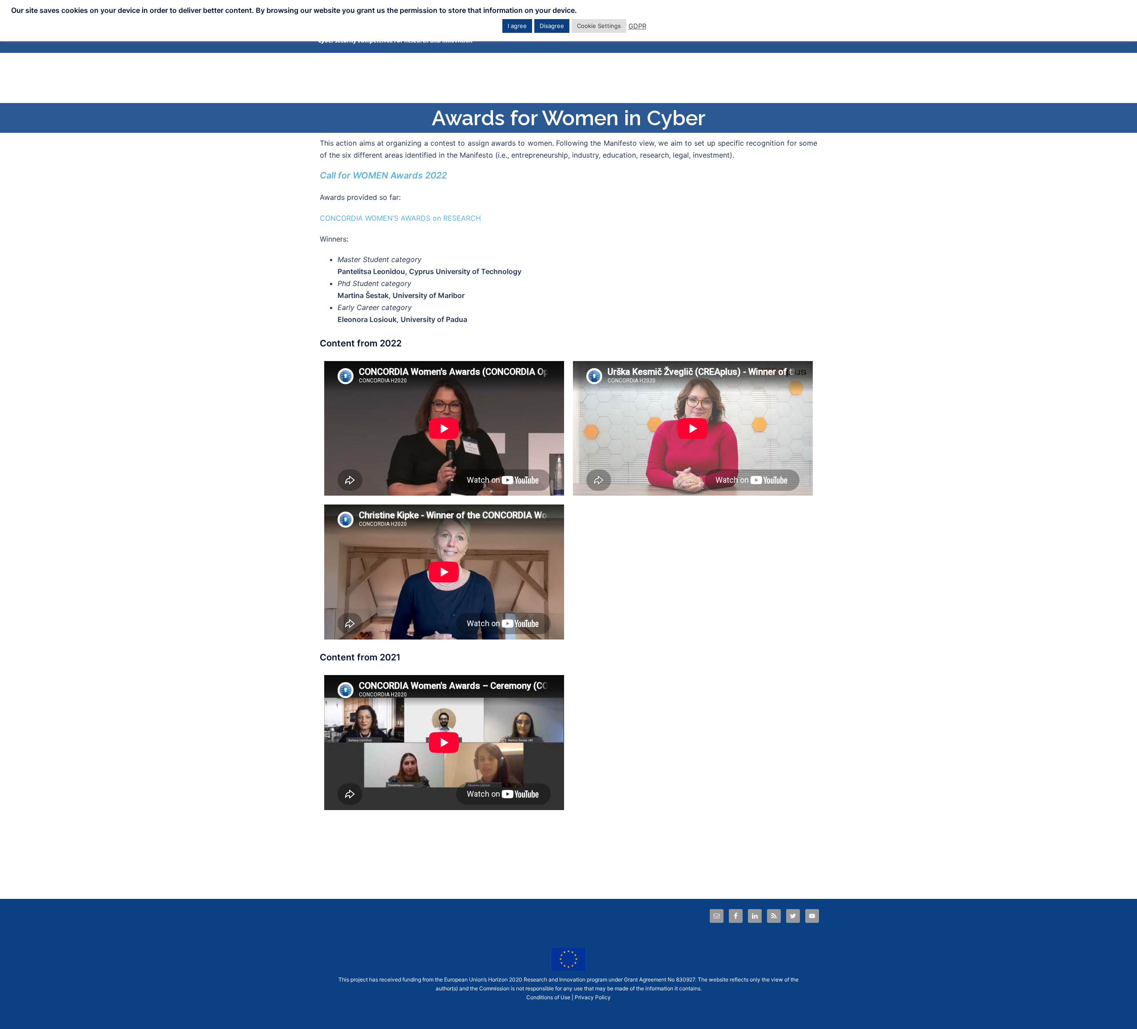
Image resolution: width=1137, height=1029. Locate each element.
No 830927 (681, 979)
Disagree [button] (552, 25)
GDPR (637, 26)
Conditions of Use (548, 997)
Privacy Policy (593, 997)
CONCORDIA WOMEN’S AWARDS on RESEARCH (400, 218)
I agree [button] (517, 25)
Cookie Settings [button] (599, 25)
